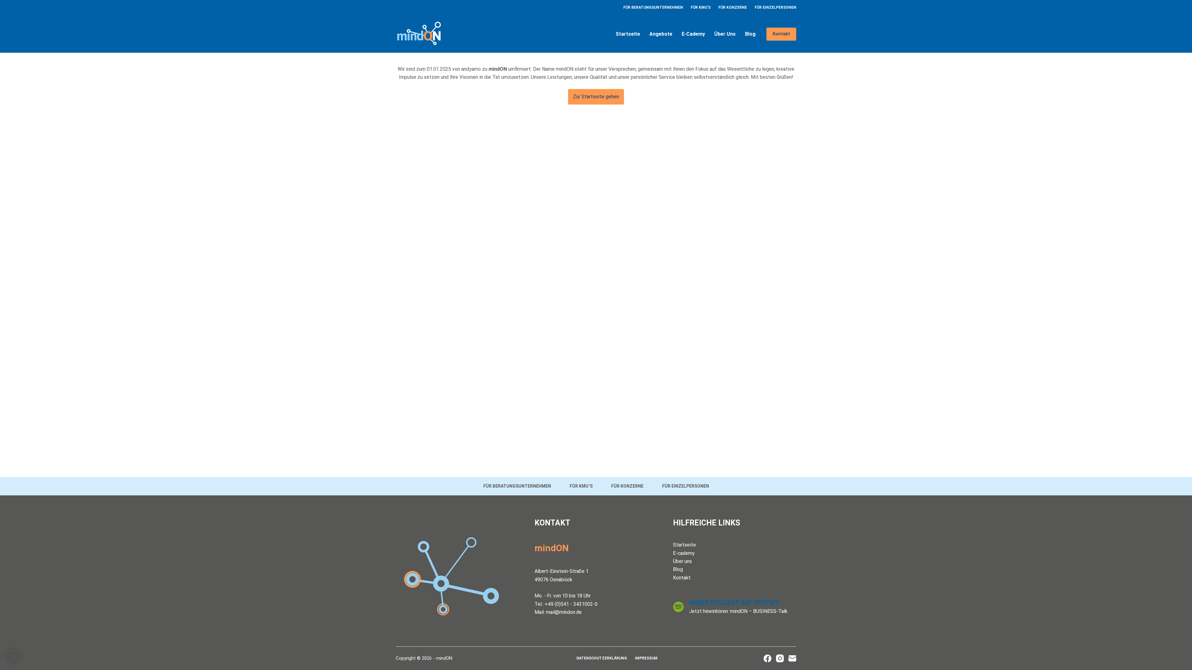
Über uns (725, 34)
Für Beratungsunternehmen (653, 7)
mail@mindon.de (564, 612)
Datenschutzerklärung (601, 658)
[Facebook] (767, 658)
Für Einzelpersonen (775, 7)
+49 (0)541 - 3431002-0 (571, 604)
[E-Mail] (792, 658)
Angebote (660, 34)
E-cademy (693, 34)
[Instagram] (780, 658)
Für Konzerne (732, 7)
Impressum (646, 658)
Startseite (628, 34)
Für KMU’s (701, 7)
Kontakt (781, 34)
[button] (13, 656)
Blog (750, 34)
